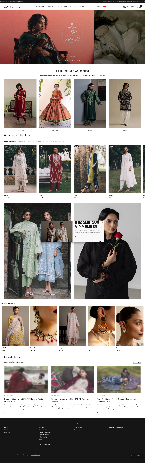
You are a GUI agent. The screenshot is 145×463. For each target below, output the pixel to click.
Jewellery (81, 6)
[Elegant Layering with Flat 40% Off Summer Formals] (72, 379)
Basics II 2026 (24, 141)
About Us (6, 427)
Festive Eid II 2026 (58, 141)
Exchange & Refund (44, 432)
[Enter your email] (139, 432)
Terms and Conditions (45, 444)
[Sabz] (90, 169)
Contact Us (7, 432)
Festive (90, 130)
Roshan (111, 196)
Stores (6, 430)
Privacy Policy (43, 437)
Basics (125, 130)
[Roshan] (125, 169)
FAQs (40, 439)
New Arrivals (40, 6)
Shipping (41, 427)
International (42, 442)
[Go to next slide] (136, 328)
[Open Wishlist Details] (128, 6)
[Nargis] (20, 169)
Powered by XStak (35, 455)
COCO (89, 6)
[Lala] (55, 169)
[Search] (136, 6)
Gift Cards (98, 6)
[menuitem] (41, 7)
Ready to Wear (20, 130)
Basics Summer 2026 (40, 141)
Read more (7, 413)
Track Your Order (44, 434)
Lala (40, 196)
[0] (139, 6)
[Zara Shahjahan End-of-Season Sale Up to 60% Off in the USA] (119, 379)
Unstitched (51, 6)
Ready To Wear (62, 6)
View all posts (137, 362)
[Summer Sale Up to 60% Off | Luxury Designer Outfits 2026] (26, 379)
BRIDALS (72, 6)
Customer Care (44, 424)
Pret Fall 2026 (10, 141)
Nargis (6, 196)
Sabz (75, 196)
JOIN (100, 241)
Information (8, 424)
